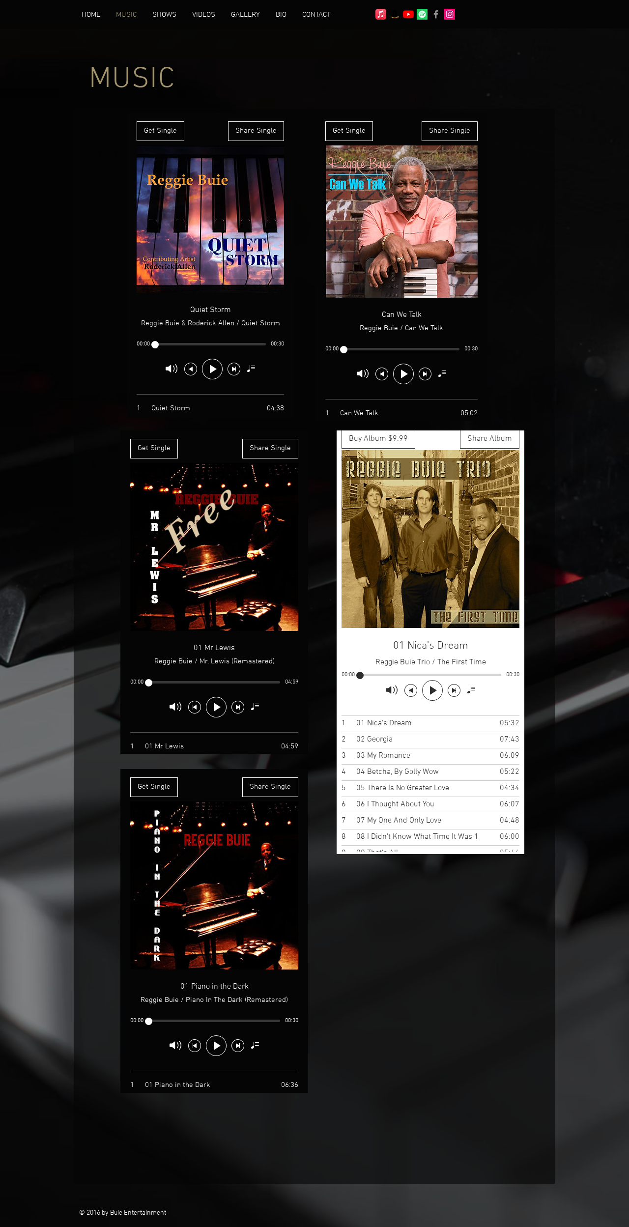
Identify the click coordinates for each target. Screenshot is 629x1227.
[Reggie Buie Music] (380, 14)
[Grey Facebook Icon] (435, 14)
